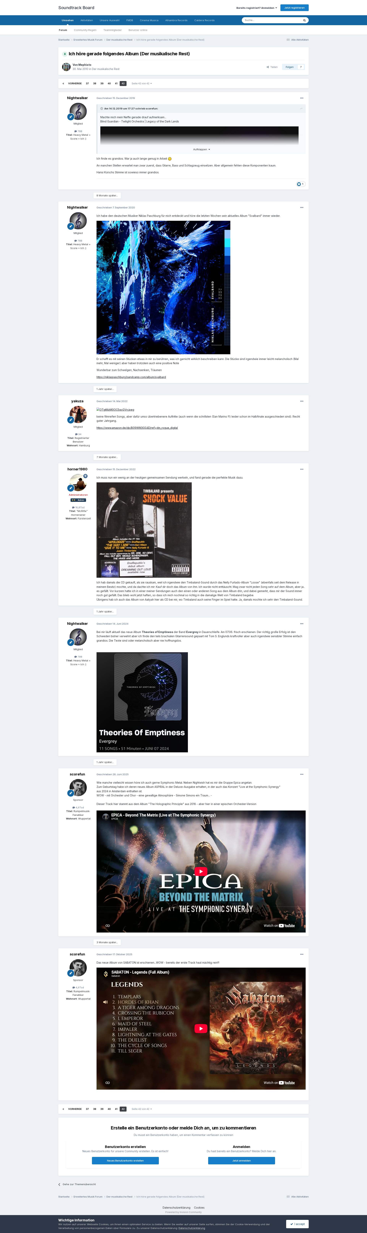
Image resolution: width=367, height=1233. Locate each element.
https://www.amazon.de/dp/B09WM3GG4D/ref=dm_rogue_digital (137, 427)
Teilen (273, 66)
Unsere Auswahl (109, 20)
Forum (63, 29)
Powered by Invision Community (183, 1212)
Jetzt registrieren (294, 7)
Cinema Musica (149, 20)
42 (123, 83)
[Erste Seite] (63, 83)
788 (79, 131)
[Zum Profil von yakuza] (78, 414)
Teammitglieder (112, 29)
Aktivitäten (86, 20)
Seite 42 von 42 (141, 83)
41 (116, 83)
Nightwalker (77, 98)
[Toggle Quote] (102, 108)
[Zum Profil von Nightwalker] (78, 111)
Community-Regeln (85, 29)
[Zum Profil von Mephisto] (66, 67)
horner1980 (77, 469)
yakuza (77, 401)
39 (101, 83)
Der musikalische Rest (105, 69)
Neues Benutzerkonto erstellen (125, 1160)
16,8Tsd (79, 507)
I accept (299, 1224)
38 (94, 83)
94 (79, 434)
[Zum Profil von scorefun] (78, 787)
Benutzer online (138, 29)
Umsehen (68, 20)
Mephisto (84, 64)
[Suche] (304, 20)
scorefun (151, 108)
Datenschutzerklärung (176, 1207)
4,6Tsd (79, 807)
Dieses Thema (286, 20)
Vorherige (75, 83)
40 (109, 83)
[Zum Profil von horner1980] (78, 482)
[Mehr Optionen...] (302, 98)
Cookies (199, 1207)
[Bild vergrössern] (163, 287)
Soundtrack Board (76, 7)
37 (87, 83)
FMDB (129, 20)
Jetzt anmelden (241, 1160)
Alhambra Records (176, 20)
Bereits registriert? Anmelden (255, 7)
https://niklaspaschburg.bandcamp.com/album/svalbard (131, 377)
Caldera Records (204, 20)
